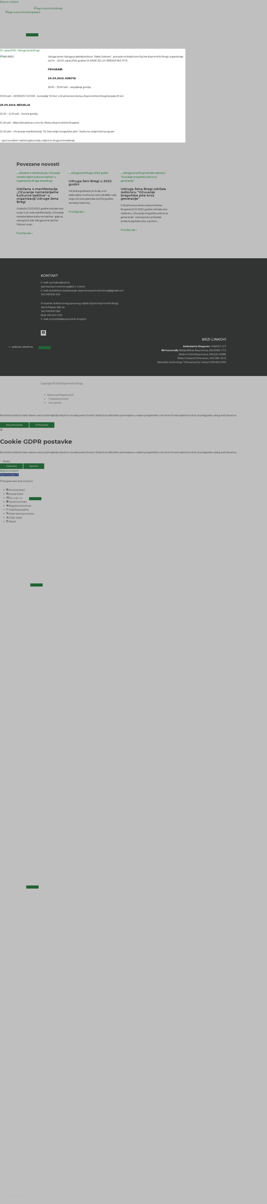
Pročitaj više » (25, 233)
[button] (17, 1199)
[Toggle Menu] (32, 34)
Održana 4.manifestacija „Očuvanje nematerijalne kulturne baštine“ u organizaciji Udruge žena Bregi (37, 195)
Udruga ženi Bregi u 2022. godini (90, 182)
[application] (21, 34)
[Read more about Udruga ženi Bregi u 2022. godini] (88, 174)
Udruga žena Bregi (29, 50)
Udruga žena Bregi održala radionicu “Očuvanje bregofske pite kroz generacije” (143, 193)
